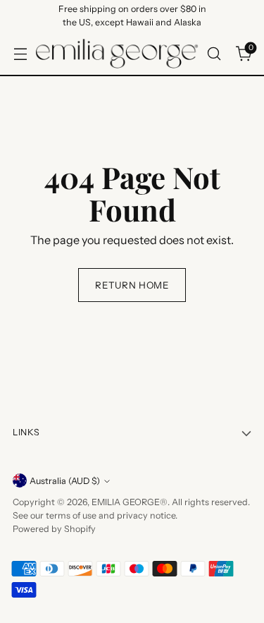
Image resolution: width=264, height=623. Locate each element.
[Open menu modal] (20, 53)
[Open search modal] (213, 53)
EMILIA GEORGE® (130, 502)
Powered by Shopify (54, 529)
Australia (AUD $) (65, 481)
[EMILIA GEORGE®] (117, 53)
